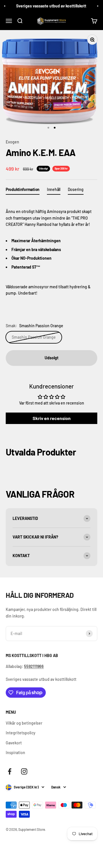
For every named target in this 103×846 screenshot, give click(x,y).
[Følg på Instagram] (24, 771)
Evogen (12, 141)
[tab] (22, 191)
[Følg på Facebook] (9, 771)
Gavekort (14, 742)
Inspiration (15, 752)
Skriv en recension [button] (52, 418)
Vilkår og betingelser (24, 723)
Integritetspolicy (20, 732)
